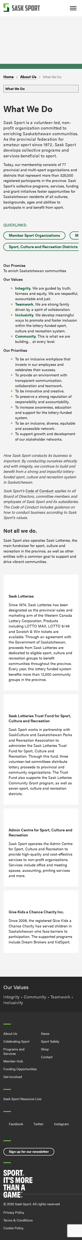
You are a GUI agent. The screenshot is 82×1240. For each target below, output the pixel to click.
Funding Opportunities (20, 1068)
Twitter (38, 1124)
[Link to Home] (21, 8)
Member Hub (13, 1061)
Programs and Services (13, 1051)
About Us (28, 76)
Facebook (16, 1124)
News (45, 1033)
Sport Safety (50, 1041)
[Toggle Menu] (73, 8)
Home (8, 76)
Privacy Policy (13, 1212)
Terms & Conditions (18, 1220)
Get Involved (12, 1076)
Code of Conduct (39, 490)
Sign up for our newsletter (29, 1151)
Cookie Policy (13, 1227)
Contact (47, 1056)
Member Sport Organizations (34, 235)
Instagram (61, 1124)
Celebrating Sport (16, 1041)
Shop (45, 1049)
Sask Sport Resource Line (22, 1099)
